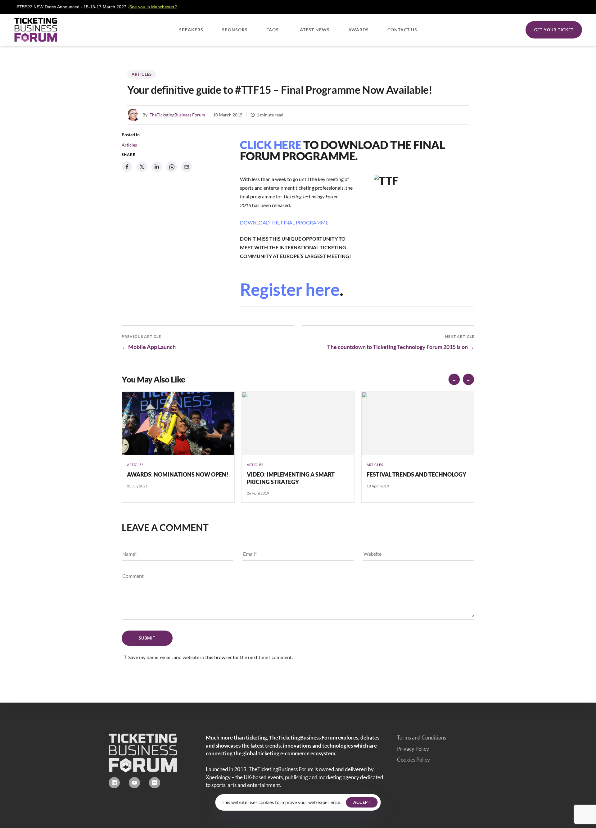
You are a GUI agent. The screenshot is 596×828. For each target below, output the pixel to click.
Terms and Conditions (421, 737)
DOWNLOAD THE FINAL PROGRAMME (284, 222)
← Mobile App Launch (149, 346)
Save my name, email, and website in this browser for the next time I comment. (210, 657)
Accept (362, 802)
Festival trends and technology (416, 474)
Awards (358, 29)
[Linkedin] (114, 782)
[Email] (186, 166)
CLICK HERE (270, 145)
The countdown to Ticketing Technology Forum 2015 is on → (400, 346)
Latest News (313, 29)
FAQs (272, 29)
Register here (290, 289)
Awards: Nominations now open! (177, 474)
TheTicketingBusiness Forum (177, 114)
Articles (141, 74)
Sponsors (235, 29)
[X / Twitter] (142, 166)
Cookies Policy (413, 759)
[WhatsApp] (171, 166)
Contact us (402, 29)
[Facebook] (127, 166)
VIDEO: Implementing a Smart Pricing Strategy (291, 478)
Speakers (191, 29)
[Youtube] (134, 782)
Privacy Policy (413, 748)
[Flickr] (154, 782)
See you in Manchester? (131, 6)
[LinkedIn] (156, 166)
